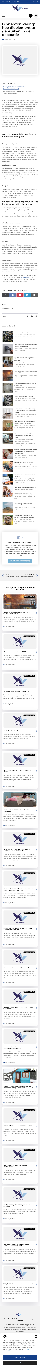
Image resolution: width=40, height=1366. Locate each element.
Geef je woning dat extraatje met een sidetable (16, 1205)
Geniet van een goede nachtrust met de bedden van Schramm (17, 929)
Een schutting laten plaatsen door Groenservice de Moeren (15, 1047)
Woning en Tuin (9, 39)
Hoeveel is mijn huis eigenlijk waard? (25, 332)
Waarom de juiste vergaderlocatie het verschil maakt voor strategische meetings (25, 489)
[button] (36, 1337)
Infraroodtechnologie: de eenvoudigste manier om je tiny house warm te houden (18, 1087)
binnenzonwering (26, 277)
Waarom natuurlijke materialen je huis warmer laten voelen (17, 613)
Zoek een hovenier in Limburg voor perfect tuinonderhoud (18, 1008)
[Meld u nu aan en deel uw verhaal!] (20, 537)
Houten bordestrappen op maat (23, 396)
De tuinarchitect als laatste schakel (16, 968)
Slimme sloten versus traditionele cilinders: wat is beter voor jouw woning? (24, 435)
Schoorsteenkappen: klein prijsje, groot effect (17, 771)
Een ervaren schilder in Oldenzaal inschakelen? (15, 1166)
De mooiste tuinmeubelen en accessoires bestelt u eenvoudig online (18, 889)
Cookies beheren (20, 1363)
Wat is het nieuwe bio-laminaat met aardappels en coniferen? (16, 1245)
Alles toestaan (20, 1357)
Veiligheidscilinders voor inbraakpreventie (18, 1284)
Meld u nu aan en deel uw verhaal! (20, 543)
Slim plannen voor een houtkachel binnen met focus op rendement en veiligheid (24, 358)
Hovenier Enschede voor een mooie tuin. (17, 1126)
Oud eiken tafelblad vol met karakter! (16, 731)
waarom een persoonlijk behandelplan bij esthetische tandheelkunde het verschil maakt (25, 451)
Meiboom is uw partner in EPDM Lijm (16, 652)
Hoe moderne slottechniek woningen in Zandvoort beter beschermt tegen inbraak (25, 410)
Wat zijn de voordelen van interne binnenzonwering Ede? (14, 88)
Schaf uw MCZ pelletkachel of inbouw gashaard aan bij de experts (16, 850)
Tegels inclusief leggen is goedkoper (16, 691)
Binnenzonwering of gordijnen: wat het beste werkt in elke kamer (18, 92)
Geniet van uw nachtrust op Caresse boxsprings (16, 810)
